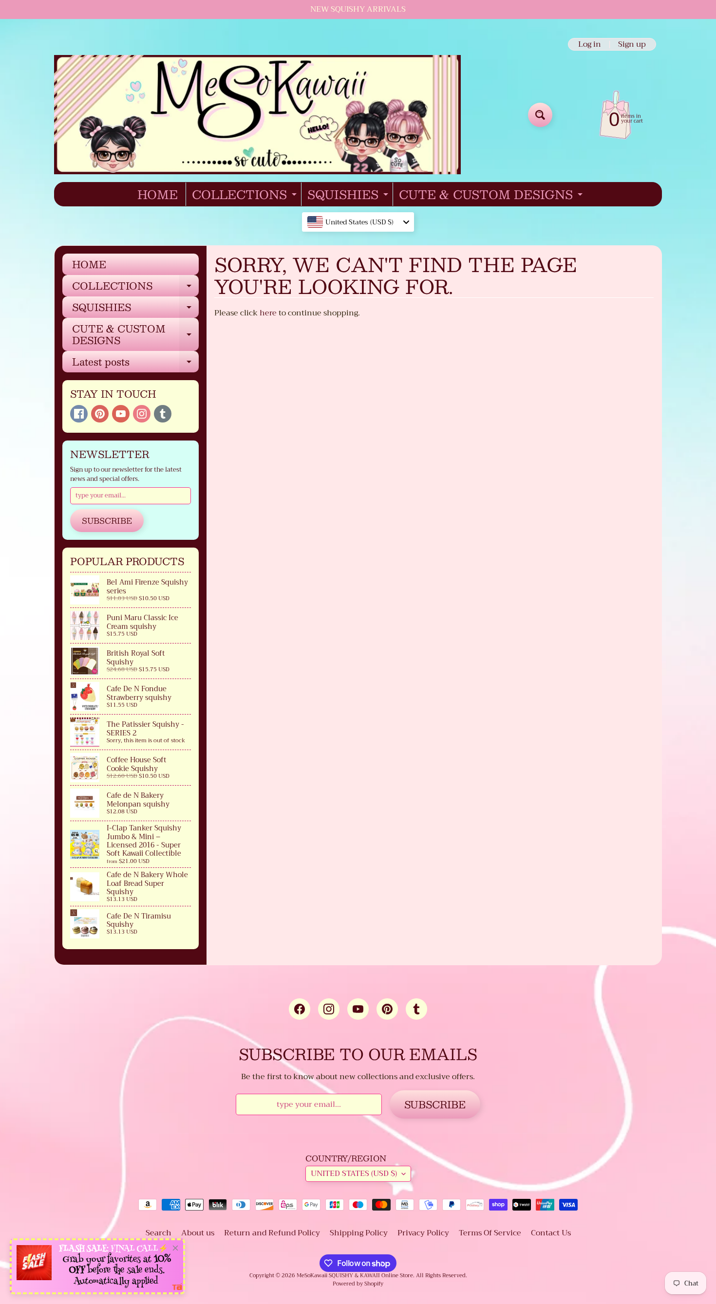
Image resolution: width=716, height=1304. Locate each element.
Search (158, 1233)
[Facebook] (79, 413)
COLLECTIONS (245, 195)
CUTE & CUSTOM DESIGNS (492, 195)
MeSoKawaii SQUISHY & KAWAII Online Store (355, 1275)
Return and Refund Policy (272, 1233)
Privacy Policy (423, 1233)
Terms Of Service (490, 1233)
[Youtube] (121, 413)
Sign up (632, 44)
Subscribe (107, 520)
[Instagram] (142, 413)
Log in (589, 44)
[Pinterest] (100, 413)
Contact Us (551, 1233)
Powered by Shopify (358, 1283)
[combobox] (358, 222)
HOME (157, 194)
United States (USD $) (354, 1173)
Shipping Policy (359, 1233)
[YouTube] (358, 1009)
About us (197, 1233)
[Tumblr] (162, 413)
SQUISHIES (349, 195)
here (268, 313)
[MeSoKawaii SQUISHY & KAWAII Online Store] (257, 114)
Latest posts (135, 362)
